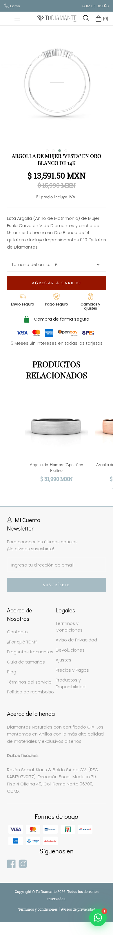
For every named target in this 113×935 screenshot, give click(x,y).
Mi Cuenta (27, 520)
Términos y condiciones (38, 909)
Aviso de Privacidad (76, 640)
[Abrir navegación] (17, 18)
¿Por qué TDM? (22, 642)
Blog (11, 672)
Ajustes (63, 660)
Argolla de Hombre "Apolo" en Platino (56, 467)
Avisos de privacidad (78, 909)
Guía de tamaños (26, 662)
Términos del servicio (29, 682)
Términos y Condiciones (69, 626)
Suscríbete (56, 585)
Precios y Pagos (72, 670)
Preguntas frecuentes (30, 652)
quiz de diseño (95, 5)
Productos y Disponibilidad (70, 683)
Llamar (15, 5)
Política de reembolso (30, 692)
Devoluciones (70, 650)
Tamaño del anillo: (31, 264)
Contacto (17, 632)
